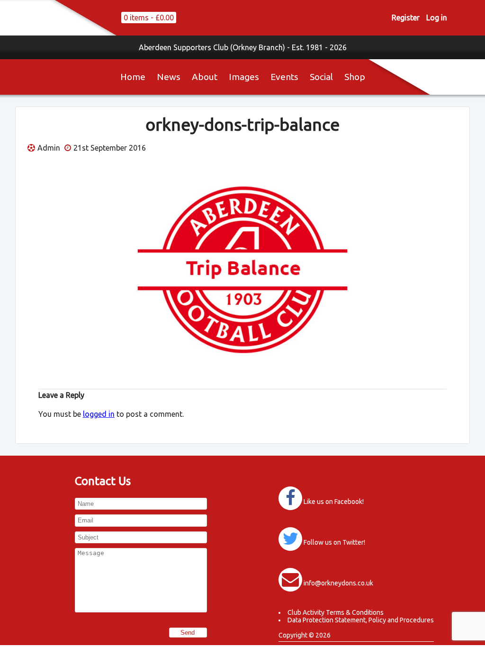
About (204, 77)
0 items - (149, 17)
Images (244, 77)
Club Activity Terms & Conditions (335, 612)
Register (406, 17)
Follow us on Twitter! (334, 542)
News (168, 77)
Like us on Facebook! (334, 501)
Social (321, 77)
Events (284, 77)
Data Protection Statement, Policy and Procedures (360, 620)
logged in (99, 414)
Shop (354, 77)
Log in (436, 17)
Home (132, 77)
